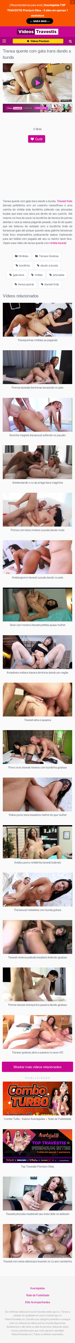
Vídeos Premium (39, 41)
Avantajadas (37, 1288)
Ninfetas (23, 256)
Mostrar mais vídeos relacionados (37, 1066)
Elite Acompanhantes (37, 1302)
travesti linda (51, 284)
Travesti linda (64, 201)
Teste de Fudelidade (37, 1295)
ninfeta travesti (58, 243)
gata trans (18, 275)
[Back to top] (69, 1335)
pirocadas (58, 275)
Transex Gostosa (48, 256)
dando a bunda (49, 265)
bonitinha (24, 265)
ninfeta (38, 275)
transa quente (26, 284)
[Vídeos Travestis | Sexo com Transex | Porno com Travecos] (37, 31)
